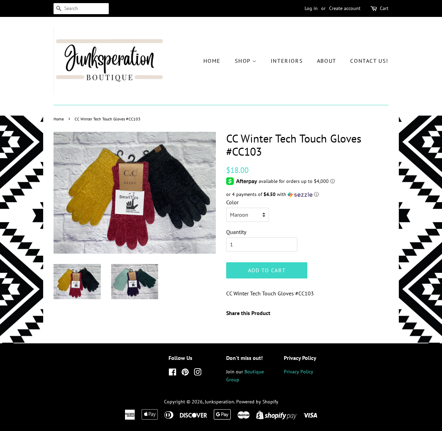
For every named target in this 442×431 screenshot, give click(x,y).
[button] (307, 194)
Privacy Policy (298, 372)
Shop (243, 60)
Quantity (236, 231)
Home (212, 60)
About (326, 60)
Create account (345, 8)
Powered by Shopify (257, 402)
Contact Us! (369, 60)
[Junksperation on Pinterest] (185, 373)
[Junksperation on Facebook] (172, 373)
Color (232, 202)
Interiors (287, 60)
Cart (384, 8)
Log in (311, 8)
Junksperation (219, 402)
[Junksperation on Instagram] (197, 373)
